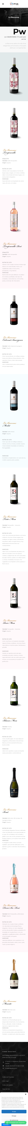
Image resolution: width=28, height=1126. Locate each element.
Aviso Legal (5, 1081)
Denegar (14, 1116)
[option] (14, 75)
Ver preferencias (14, 1120)
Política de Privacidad (8, 1077)
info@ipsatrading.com (11, 1068)
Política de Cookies (7, 1085)
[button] (25, 1094)
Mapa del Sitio (6, 1089)
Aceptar (14, 1111)
